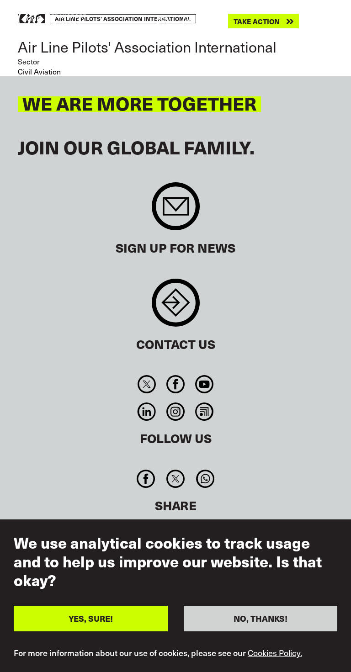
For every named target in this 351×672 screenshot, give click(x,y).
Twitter (146, 384)
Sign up (176, 210)
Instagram (175, 411)
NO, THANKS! (260, 618)
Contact (176, 307)
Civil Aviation (39, 71)
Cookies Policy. (275, 652)
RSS (204, 411)
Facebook (175, 384)
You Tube (204, 384)
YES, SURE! (91, 618)
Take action (257, 21)
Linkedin (146, 411)
